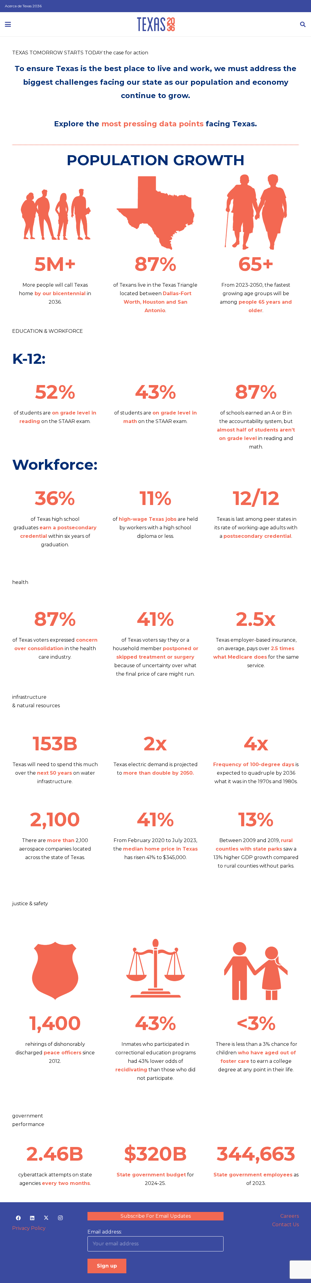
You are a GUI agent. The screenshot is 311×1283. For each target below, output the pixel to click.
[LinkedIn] (32, 1218)
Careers (289, 1216)
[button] (8, 24)
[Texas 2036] (155, 24)
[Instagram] (60, 1218)
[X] (46, 1218)
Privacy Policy (29, 1228)
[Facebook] (18, 1218)
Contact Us (285, 1224)
